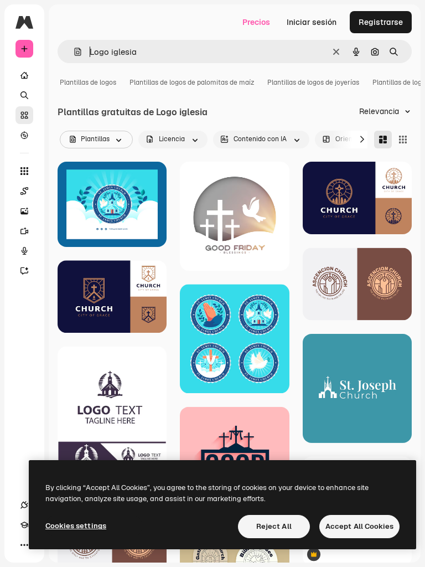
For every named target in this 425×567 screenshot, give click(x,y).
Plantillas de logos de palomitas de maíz (191, 82)
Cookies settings (75, 525)
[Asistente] (24, 271)
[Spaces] (24, 191)
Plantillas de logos (88, 82)
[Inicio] (24, 75)
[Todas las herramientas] (24, 171)
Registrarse (381, 22)
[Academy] (24, 525)
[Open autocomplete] (73, 52)
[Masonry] (383, 139)
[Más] (24, 545)
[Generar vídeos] (24, 231)
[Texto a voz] (24, 251)
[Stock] (24, 115)
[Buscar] (24, 95)
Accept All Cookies (359, 526)
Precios (256, 22)
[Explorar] (24, 135)
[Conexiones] (24, 505)
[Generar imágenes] (24, 211)
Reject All (274, 526)
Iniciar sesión (311, 22)
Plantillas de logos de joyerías (313, 82)
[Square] (403, 139)
